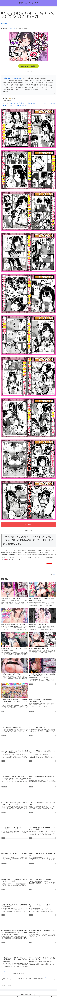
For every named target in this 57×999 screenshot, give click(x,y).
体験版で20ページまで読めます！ (12, 78)
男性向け (5, 105)
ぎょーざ (12, 28)
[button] (53, 503)
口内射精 (18, 105)
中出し (30, 103)
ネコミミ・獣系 (17, 103)
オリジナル (4, 23)
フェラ (35, 103)
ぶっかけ (40, 103)
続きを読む (28, 524)
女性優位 (24, 105)
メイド (25, 103)
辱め (10, 103)
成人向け (11, 105)
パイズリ (46, 103)
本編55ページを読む (28, 66)
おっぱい (53, 103)
